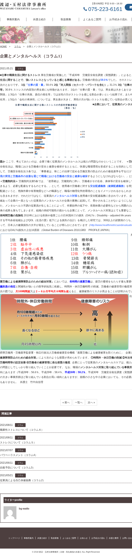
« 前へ (66, 402)
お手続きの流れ (98, 538)
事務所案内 (28, 538)
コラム (17, 46)
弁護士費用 (113, 538)
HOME (3, 46)
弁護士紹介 (42, 538)
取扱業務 (55, 538)
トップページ (14, 538)
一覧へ (79, 402)
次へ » (91, 402)
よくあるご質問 (69, 538)
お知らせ (84, 538)
